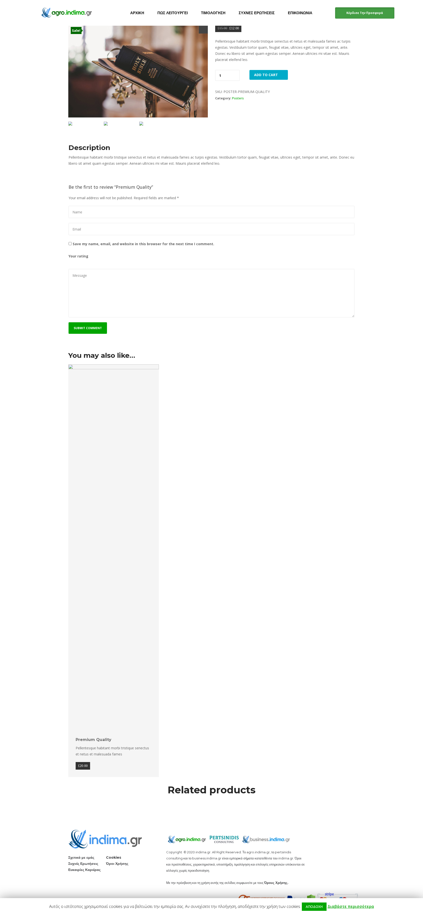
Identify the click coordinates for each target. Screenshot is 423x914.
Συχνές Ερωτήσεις (83, 863)
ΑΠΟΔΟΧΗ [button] (314, 906)
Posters (238, 98)
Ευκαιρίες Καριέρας (84, 870)
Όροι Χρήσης (117, 863)
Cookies (113, 857)
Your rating (78, 256)
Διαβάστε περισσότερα (351, 906)
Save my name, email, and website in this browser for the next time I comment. (143, 244)
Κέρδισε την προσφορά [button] (364, 13)
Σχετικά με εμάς (81, 857)
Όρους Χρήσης (275, 883)
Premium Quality (93, 739)
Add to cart (266, 74)
